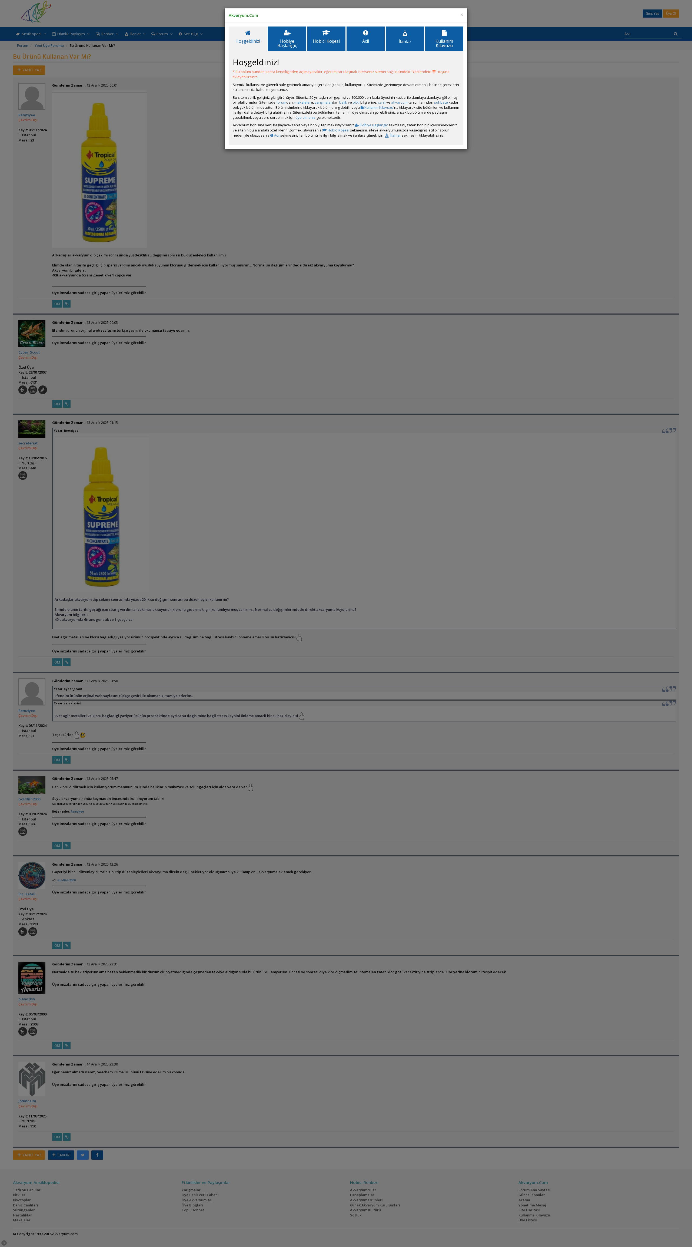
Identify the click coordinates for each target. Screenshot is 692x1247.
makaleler (302, 102)
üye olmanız (305, 117)
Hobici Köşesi (338, 130)
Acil (276, 135)
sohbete (441, 102)
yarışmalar (323, 102)
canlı (381, 102)
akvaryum (399, 102)
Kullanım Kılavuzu (378, 107)
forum (281, 102)
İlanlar (395, 135)
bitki (356, 102)
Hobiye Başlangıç (373, 125)
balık (343, 102)
